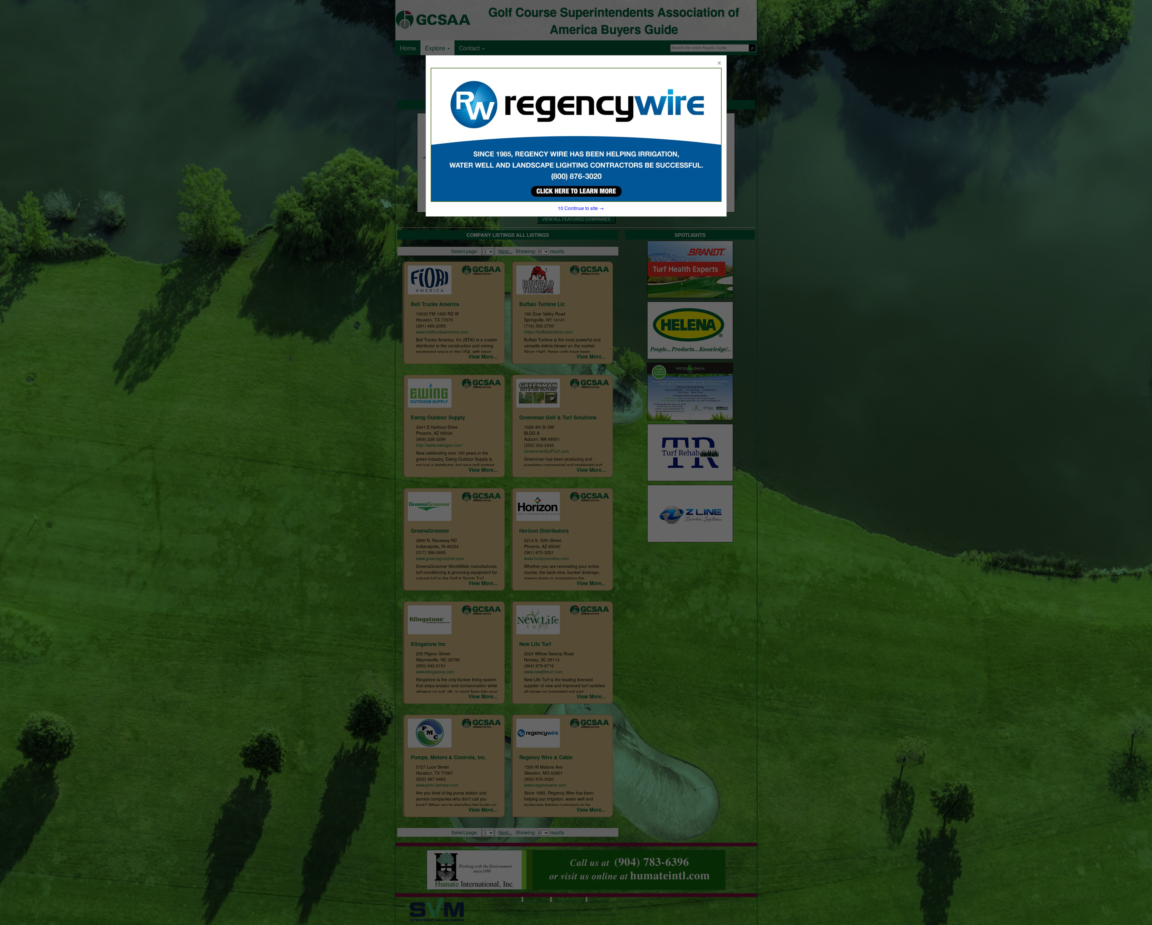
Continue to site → (581, 208)
